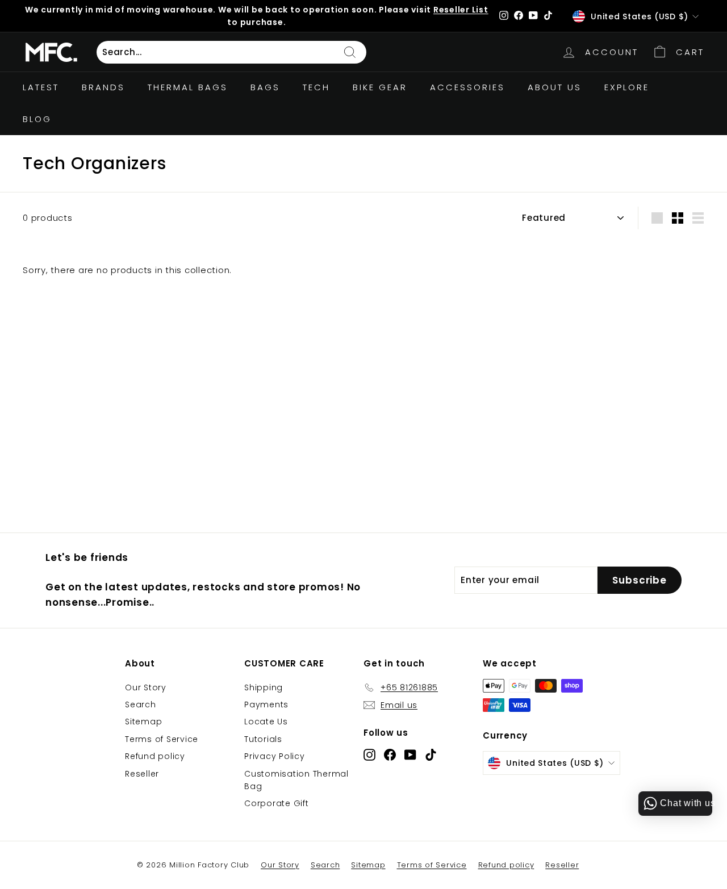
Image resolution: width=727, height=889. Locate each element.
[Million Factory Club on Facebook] (390, 754)
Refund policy (155, 756)
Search (140, 704)
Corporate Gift (276, 803)
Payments (266, 704)
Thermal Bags (188, 87)
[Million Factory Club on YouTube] (410, 754)
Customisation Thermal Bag (296, 780)
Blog (37, 119)
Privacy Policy (274, 756)
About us (555, 87)
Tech (316, 87)
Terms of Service (161, 739)
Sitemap (143, 721)
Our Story (145, 687)
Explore (626, 87)
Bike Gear (380, 87)
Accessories (467, 87)
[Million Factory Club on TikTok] (431, 754)
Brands (103, 87)
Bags (265, 87)
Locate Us (266, 721)
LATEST (41, 87)
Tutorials (263, 739)
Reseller (142, 773)
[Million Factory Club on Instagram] (369, 754)
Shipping (263, 687)
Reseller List (460, 9)
